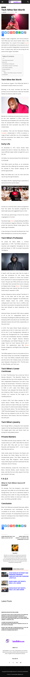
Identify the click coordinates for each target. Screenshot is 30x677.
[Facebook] (9, 662)
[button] (2, 2)
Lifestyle (6, 5)
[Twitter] (13, 662)
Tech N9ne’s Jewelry (7, 67)
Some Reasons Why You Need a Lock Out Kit (8, 537)
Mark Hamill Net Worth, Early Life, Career (17, 582)
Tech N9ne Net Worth (7, 60)
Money (27, 345)
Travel (22, 667)
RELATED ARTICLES (7, 569)
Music (17, 286)
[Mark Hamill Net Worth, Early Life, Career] (4, 583)
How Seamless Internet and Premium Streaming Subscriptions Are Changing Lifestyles (19, 575)
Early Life (4, 62)
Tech (18, 667)
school (12, 221)
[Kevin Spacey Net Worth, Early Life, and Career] (4, 589)
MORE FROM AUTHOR (18, 569)
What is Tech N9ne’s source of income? (13, 72)
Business (8, 667)
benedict (4, 12)
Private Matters (6, 69)
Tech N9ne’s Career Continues (10, 65)
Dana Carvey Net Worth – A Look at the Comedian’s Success (22, 538)
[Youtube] (20, 662)
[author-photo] (15, 551)
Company (4, 133)
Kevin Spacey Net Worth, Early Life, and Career (17, 588)
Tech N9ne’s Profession (8, 64)
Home (2, 5)
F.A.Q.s (3, 71)
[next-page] (4, 595)
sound (27, 43)
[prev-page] (2, 595)
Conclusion (5, 74)
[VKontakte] (16, 662)
